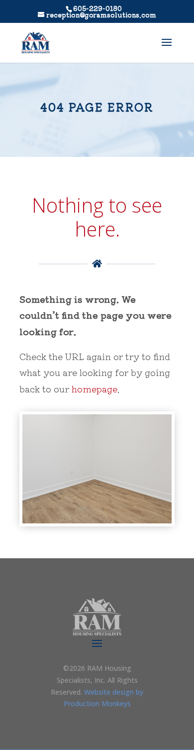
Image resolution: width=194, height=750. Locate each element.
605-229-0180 (97, 8)
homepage (94, 388)
